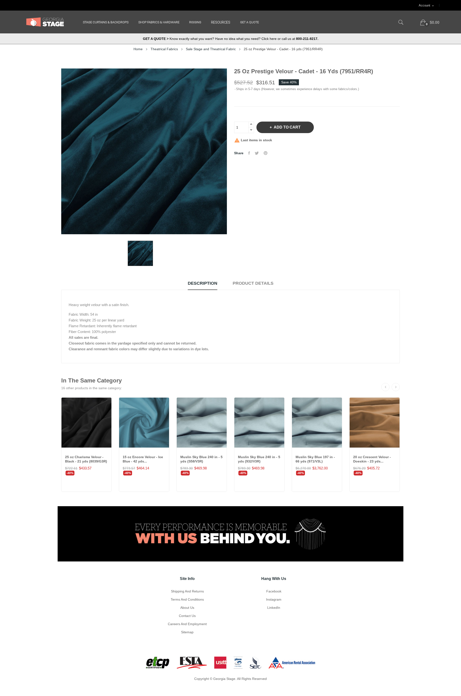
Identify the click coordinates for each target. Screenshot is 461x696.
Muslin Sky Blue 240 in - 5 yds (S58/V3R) (201, 459)
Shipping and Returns (187, 591)
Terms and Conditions (187, 599)
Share (249, 153)
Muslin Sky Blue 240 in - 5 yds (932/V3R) (259, 459)
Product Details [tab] (253, 283)
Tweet (256, 153)
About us (187, 608)
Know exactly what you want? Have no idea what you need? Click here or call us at (230, 39)
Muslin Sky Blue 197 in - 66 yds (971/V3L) (315, 459)
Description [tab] (202, 283)
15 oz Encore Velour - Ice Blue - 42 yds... (143, 459)
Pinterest (265, 153)
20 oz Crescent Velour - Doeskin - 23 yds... (372, 459)
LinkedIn (273, 608)
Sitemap (187, 632)
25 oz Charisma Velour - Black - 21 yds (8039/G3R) (86, 459)
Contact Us (187, 616)
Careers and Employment (187, 624)
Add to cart (287, 127)
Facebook (273, 591)
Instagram (273, 599)
